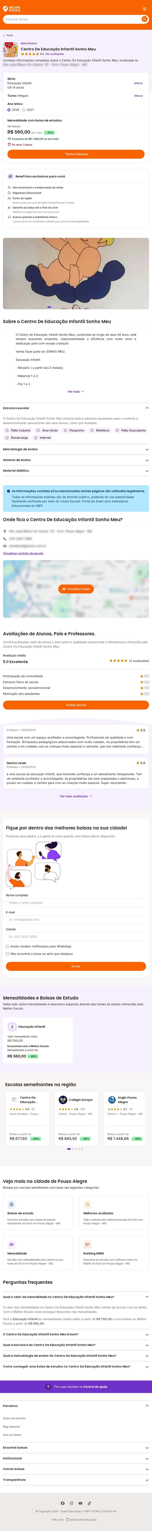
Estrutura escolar (16, 408)
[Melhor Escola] (12, 9)
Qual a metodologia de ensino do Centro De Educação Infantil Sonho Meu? (59, 1356)
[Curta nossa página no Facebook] (63, 1503)
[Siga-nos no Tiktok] (89, 1503)
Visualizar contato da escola (23, 553)
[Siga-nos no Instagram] (72, 1503)
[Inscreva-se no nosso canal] (80, 1503)
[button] (76, 1387)
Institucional (12, 1458)
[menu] (144, 8)
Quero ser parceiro (14, 1418)
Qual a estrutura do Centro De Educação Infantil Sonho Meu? (49, 1345)
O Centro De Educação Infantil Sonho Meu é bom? (40, 1334)
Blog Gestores (11, 1426)
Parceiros (10, 1406)
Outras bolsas (13, 1469)
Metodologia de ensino (20, 449)
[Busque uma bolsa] (145, 19)
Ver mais (74, 391)
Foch (9, 35)
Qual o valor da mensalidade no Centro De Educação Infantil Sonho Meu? (58, 1297)
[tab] (49, 307)
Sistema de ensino (17, 460)
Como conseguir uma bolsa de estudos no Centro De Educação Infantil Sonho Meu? (66, 1366)
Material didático (16, 470)
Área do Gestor (12, 1434)
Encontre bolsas (15, 1447)
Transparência (14, 1480)
